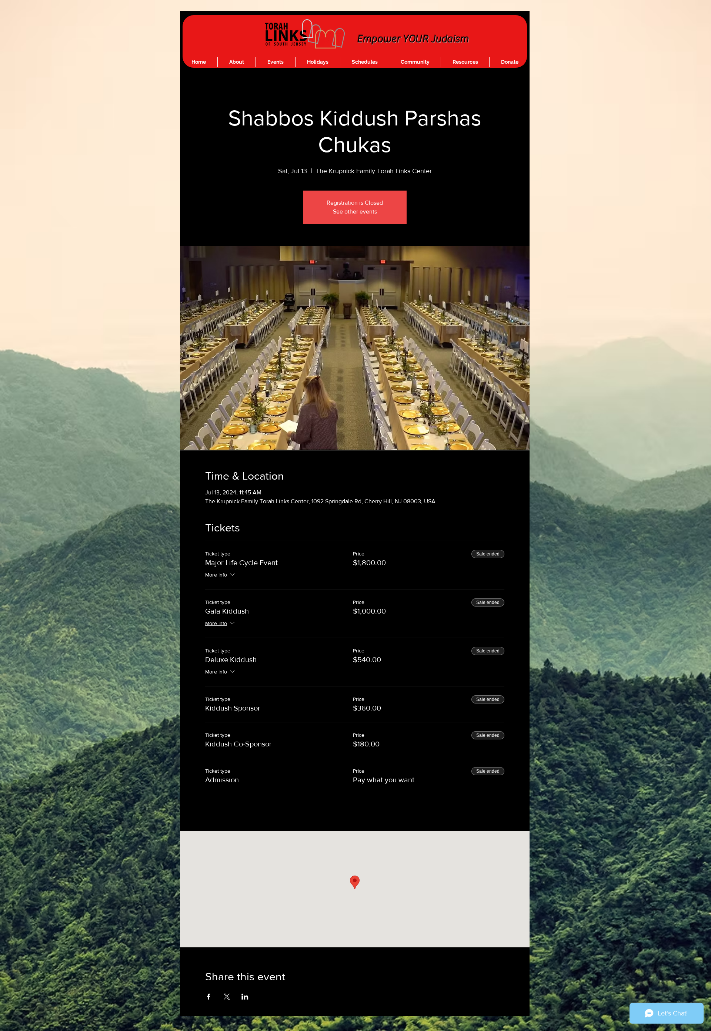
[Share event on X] (226, 997)
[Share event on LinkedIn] (244, 997)
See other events (355, 211)
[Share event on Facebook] (208, 997)
